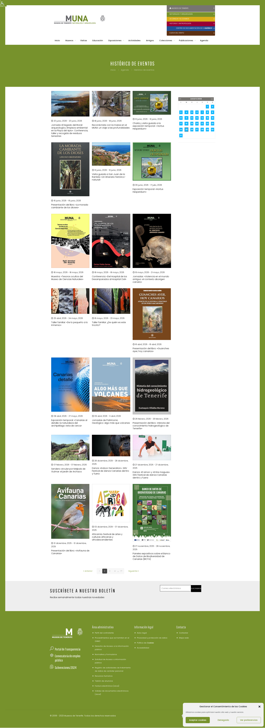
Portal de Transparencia (67, 649)
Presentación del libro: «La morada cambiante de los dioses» (69, 206)
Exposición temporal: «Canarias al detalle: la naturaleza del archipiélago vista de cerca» (69, 423)
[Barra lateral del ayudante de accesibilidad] (3, 3)
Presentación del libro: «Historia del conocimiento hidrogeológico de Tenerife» (151, 425)
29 (207, 129)
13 (197, 118)
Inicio (113, 70)
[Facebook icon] (182, 716)
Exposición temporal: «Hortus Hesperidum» (148, 190)
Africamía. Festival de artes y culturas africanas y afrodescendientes (107, 537)
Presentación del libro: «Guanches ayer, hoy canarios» (151, 350)
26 (192, 129)
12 (192, 118)
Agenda (125, 70)
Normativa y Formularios (106, 654)
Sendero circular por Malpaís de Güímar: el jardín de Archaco (68, 470)
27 (197, 129)
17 (181, 123)
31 (181, 135)
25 (186, 129)
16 (212, 118)
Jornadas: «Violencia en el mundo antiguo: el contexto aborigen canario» (151, 279)
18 (186, 123)
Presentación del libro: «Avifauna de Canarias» (70, 552)
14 (202, 118)
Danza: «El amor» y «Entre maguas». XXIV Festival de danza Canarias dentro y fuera (151, 475)
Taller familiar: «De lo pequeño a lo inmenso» (69, 324)
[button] (259, 706)
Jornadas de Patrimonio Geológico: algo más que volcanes (111, 422)
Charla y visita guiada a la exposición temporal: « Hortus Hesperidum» (148, 126)
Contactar (183, 633)
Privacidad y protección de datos (152, 638)
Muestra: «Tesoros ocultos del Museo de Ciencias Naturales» (67, 278)
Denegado (223, 720)
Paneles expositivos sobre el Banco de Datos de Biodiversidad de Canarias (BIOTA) (151, 556)
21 (202, 123)
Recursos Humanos (103, 676)
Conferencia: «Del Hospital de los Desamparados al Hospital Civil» (109, 278)
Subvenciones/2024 (65, 668)
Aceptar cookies (197, 720)
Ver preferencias (249, 720)
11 (186, 118)
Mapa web (184, 638)
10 (181, 118)
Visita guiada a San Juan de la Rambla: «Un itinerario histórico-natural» (109, 177)
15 (207, 118)
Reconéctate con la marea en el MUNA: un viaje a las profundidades (111, 126)
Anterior (88, 571)
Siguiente (132, 571)
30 (212, 129)
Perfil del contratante (104, 633)
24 (181, 129)
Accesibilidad (143, 647)
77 (121, 571)
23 (213, 123)
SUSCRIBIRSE (196, 588)
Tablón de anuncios (104, 681)
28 (202, 129)
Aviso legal (142, 633)
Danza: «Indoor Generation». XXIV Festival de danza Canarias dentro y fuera (110, 471)
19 (192, 123)
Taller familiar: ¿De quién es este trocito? (109, 324)
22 (207, 123)
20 (197, 123)
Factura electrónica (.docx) (107, 686)
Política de (145, 642)
